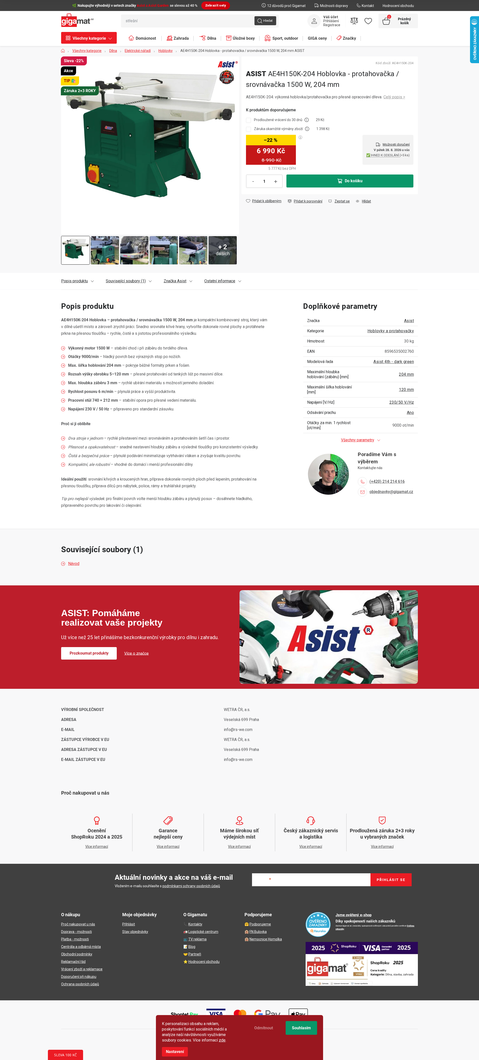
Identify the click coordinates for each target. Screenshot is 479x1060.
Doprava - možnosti (76, 932)
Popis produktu (74, 281)
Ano (410, 412)
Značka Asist (175, 281)
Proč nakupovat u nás (78, 924)
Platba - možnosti (75, 939)
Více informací (394, 97)
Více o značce (136, 653)
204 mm (406, 374)
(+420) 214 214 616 (387, 481)
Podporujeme (260, 924)
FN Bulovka (258, 932)
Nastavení (175, 1051)
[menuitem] (91, 38)
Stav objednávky (135, 932)
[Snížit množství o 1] (252, 181)
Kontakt (368, 6)
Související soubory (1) (126, 281)
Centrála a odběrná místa (81, 947)
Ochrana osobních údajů (80, 984)
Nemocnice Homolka (265, 939)
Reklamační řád (73, 962)
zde (222, 1040)
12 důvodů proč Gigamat (286, 6)
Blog (191, 947)
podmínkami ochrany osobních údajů (191, 886)
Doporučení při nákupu (78, 977)
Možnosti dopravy (334, 6)
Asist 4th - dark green (393, 361)
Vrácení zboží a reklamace (82, 969)
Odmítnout (263, 1028)
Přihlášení (331, 21)
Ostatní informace (219, 281)
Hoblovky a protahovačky (390, 331)
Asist (409, 320)
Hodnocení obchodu (398, 6)
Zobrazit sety (215, 5)
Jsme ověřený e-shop (353, 915)
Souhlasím (301, 1028)
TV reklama (197, 939)
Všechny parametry (357, 440)
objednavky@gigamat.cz (391, 491)
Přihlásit (128, 924)
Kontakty (195, 924)
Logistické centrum (203, 932)
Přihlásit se (391, 880)
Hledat (268, 20)
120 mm (406, 389)
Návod (73, 563)
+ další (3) (193, 250)
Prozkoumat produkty (89, 653)
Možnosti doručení (396, 144)
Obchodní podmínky (76, 954)
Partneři (194, 954)
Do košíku (353, 180)
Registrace (331, 25)
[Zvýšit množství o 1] (275, 181)
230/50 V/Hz (401, 402)
